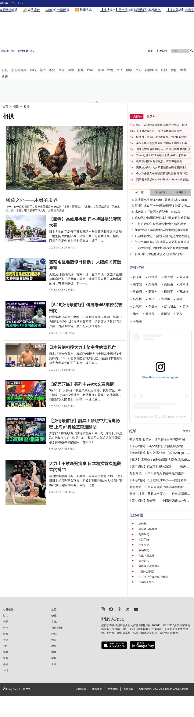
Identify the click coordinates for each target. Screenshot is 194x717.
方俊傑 (184, 277)
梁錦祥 (152, 284)
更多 (179, 313)
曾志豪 (137, 277)
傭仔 (151, 299)
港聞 (52, 70)
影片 (5, 615)
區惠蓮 (137, 321)
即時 (33, 70)
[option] (64, 158)
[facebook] (111, 609)
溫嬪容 (149, 313)
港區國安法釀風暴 (149, 566)
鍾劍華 (152, 277)
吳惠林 (137, 306)
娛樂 (5, 76)
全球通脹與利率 (147, 529)
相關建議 (81, 689)
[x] (128, 609)
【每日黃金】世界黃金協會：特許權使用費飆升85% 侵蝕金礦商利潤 (162, 224)
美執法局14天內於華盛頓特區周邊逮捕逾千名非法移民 (163, 167)
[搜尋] (191, 51)
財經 (80, 70)
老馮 (185, 306)
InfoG (90, 70)
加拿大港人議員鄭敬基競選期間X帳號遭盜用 (163, 230)
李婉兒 (152, 306)
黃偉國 (137, 291)
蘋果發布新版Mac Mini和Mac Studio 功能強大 (163, 179)
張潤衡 (165, 299)
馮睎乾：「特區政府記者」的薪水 (157, 211)
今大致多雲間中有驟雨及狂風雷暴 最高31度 (162, 173)
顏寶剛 (152, 291)
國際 (71, 70)
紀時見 (142, 523)
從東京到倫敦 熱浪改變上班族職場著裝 (159, 161)
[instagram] (103, 609)
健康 (129, 70)
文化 (138, 70)
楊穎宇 (168, 291)
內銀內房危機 (146, 555)
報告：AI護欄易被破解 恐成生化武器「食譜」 (163, 124)
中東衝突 (143, 544)
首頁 (5, 70)
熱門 (43, 70)
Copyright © (146, 689)
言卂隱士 (170, 306)
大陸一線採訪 (146, 571)
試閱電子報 (7, 50)
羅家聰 (184, 284)
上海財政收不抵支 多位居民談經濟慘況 (159, 130)
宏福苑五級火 (146, 582)
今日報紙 (8, 609)
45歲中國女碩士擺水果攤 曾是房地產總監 (162, 236)
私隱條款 (128, 689)
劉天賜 (168, 277)
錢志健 (137, 284)
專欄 (101, 70)
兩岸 (62, 70)
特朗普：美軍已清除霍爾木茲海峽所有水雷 (161, 137)
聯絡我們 (97, 689)
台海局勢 (143, 534)
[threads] (119, 609)
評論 (110, 70)
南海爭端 (143, 539)
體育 (174, 70)
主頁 (5, 106)
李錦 (179, 299)
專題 (5, 658)
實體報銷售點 (26, 50)
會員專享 (21, 70)
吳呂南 (168, 284)
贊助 (150, 50)
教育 (183, 70)
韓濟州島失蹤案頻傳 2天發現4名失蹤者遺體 (162, 200)
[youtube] (136, 609)
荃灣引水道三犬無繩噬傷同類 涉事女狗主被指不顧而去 (162, 206)
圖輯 (54, 658)
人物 (5, 670)
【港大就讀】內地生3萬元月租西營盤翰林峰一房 (163, 248)
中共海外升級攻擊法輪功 (153, 576)
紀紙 (164, 70)
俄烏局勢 (143, 550)
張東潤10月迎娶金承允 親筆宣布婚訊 (159, 254)
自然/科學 (151, 70)
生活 (120, 70)
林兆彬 (137, 299)
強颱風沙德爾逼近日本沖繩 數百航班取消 (162, 217)
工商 (54, 664)
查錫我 (165, 313)
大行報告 (143, 560)
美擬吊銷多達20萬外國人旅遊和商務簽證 (162, 242)
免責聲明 (113, 689)
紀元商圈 (162, 50)
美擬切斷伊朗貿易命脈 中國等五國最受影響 (161, 143)
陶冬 (136, 313)
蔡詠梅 (184, 291)
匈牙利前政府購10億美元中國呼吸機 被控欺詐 (163, 149)
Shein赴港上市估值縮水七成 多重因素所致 (161, 155)
